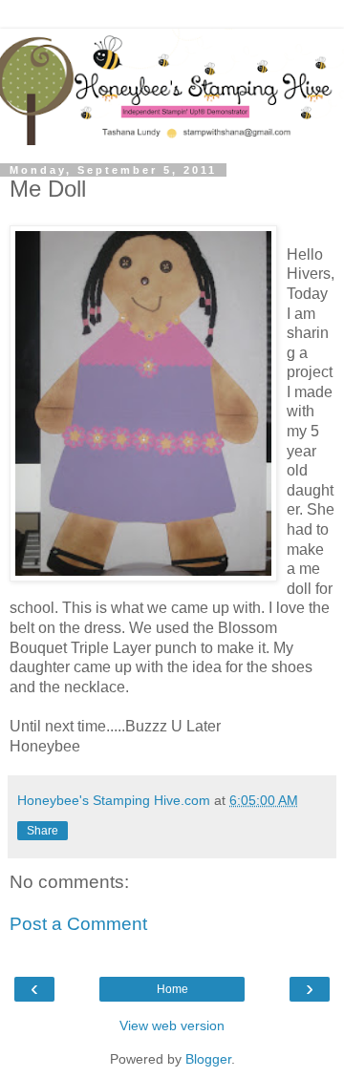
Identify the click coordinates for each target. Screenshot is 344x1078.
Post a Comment (78, 924)
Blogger (208, 1059)
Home (172, 989)
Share (42, 830)
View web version (172, 1025)
